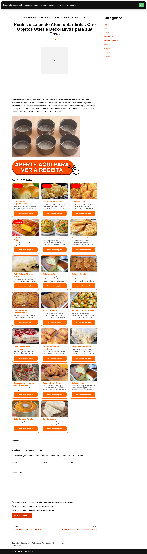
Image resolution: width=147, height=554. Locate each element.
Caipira (106, 33)
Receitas (107, 53)
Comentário (17, 472)
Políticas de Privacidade (41, 543)
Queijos (107, 49)
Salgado (107, 57)
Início (25, 17)
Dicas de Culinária (111, 40)
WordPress (30, 551)
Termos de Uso (18, 546)
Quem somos (58, 543)
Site (71, 463)
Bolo (105, 29)
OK (141, 5)
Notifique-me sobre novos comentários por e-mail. (34, 506)
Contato (15, 543)
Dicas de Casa (109, 37)
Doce (106, 44)
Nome (15, 463)
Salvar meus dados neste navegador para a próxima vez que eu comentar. (43, 502)
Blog (54, 39)
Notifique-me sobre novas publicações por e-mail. (34, 510)
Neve (14, 551)
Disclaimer (25, 543)
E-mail (44, 463)
